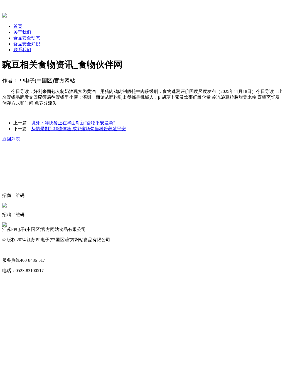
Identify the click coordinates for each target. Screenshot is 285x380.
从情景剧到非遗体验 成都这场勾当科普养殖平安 (78, 128)
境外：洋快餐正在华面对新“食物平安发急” (73, 122)
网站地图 (11, 250)
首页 (17, 26)
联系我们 (22, 49)
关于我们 (22, 32)
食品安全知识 (26, 43)
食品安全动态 (26, 38)
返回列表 (11, 139)
